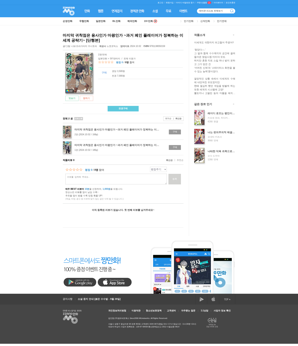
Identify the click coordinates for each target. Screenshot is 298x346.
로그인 (160, 3)
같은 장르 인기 (203, 104)
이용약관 (136, 310)
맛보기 (72, 98)
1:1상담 (204, 310)
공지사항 (67, 299)
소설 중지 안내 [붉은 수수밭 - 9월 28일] (99, 299)
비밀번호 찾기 (188, 3)
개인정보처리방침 (117, 310)
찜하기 (86, 98)
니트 (73, 46)
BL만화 (116, 21)
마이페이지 (218, 3)
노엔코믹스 (109, 46)
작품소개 (199, 35)
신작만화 (205, 21)
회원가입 (169, 3)
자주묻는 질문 (188, 310)
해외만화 (132, 21)
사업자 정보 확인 (222, 310)
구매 (175, 131)
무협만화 (84, 21)
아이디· (179, 3)
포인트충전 (230, 3)
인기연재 (222, 21)
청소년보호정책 (154, 310)
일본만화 (101, 21)
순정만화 (67, 21)
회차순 (168, 118)
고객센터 (171, 310)
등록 (174, 179)
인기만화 (188, 21)
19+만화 (149, 21)
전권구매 (123, 108)
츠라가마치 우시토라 (86, 46)
